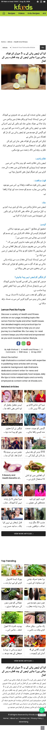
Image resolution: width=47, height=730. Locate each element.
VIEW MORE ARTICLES (23, 533)
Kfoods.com (34, 714)
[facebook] (38, 1)
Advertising (23, 721)
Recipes (11, 13)
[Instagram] (41, 1)
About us (14, 718)
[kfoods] (23, 7)
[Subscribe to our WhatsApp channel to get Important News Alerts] (42, 710)
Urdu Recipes (34, 13)
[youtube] (44, 1)
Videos (21, 13)
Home (5, 718)
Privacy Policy (36, 718)
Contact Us (24, 718)
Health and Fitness (31, 349)
